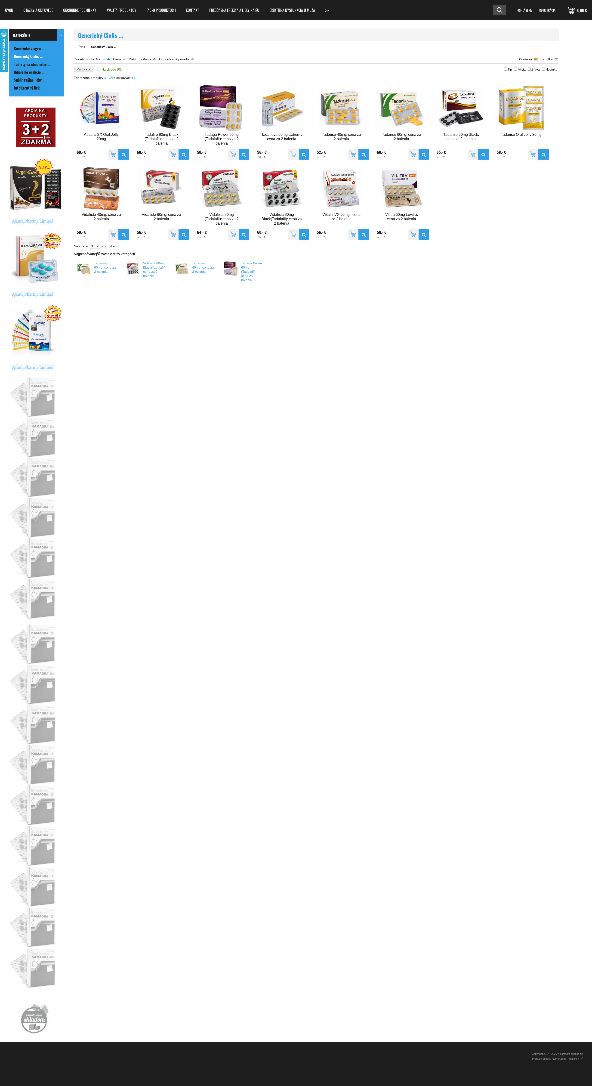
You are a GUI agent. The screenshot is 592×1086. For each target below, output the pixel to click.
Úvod (9, 10)
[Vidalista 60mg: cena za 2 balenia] (161, 188)
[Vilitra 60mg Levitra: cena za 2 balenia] (401, 188)
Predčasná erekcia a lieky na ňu (234, 10)
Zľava (535, 69)
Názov (100, 59)
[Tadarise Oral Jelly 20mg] (521, 108)
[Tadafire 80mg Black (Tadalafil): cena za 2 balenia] (161, 108)
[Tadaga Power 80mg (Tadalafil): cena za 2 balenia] (221, 108)
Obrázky (525, 59)
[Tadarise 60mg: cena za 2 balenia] (401, 108)
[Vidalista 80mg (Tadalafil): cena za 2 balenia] (221, 188)
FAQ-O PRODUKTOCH (161, 10)
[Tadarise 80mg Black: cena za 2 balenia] (461, 108)
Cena (117, 59)
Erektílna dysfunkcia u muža (292, 10)
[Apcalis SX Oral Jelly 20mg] (101, 108)
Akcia (522, 69)
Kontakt (192, 10)
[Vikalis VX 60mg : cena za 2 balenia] (341, 188)
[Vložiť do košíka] (113, 154)
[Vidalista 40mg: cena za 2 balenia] (101, 188)
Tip (510, 69)
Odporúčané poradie (174, 59)
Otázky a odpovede (38, 10)
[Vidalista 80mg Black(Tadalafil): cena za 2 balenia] (281, 188)
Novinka (551, 69)
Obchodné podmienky (79, 10)
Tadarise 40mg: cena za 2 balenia (203, 267)
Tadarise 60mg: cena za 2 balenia (105, 267)
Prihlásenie (524, 10)
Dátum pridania (140, 59)
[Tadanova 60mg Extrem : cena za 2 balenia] (281, 108)
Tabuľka (547, 59)
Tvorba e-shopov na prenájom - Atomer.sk (556, 1058)
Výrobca (84, 69)
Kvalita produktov (121, 10)
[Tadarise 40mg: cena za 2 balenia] (341, 108)
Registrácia (547, 10)
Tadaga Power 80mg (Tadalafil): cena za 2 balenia (251, 271)
